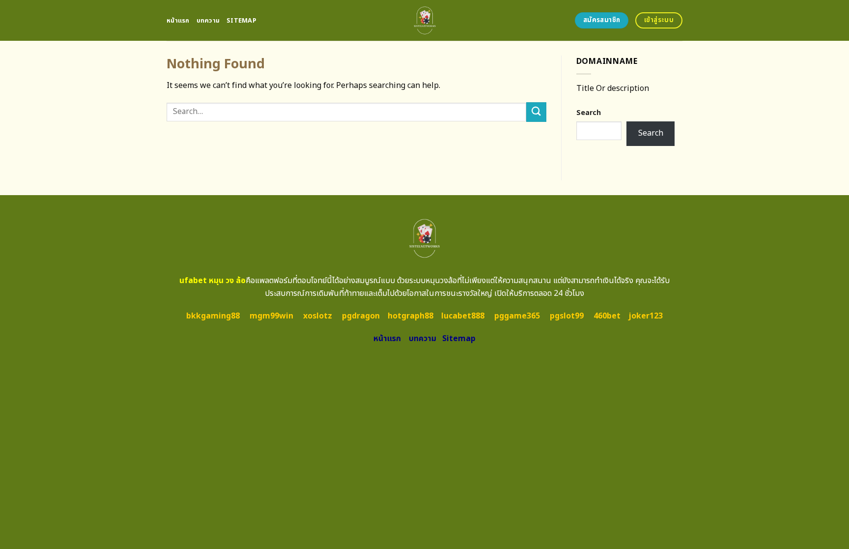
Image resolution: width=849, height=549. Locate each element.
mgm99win (271, 316)
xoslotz (317, 316)
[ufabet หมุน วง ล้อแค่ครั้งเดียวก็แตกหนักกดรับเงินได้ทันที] (424, 20)
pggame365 (517, 316)
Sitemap (241, 21)
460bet (607, 316)
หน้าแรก (178, 21)
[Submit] (536, 111)
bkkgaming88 (213, 316)
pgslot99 (567, 316)
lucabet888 (462, 316)
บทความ (208, 21)
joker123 (645, 316)
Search (588, 113)
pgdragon (361, 316)
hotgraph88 (410, 316)
